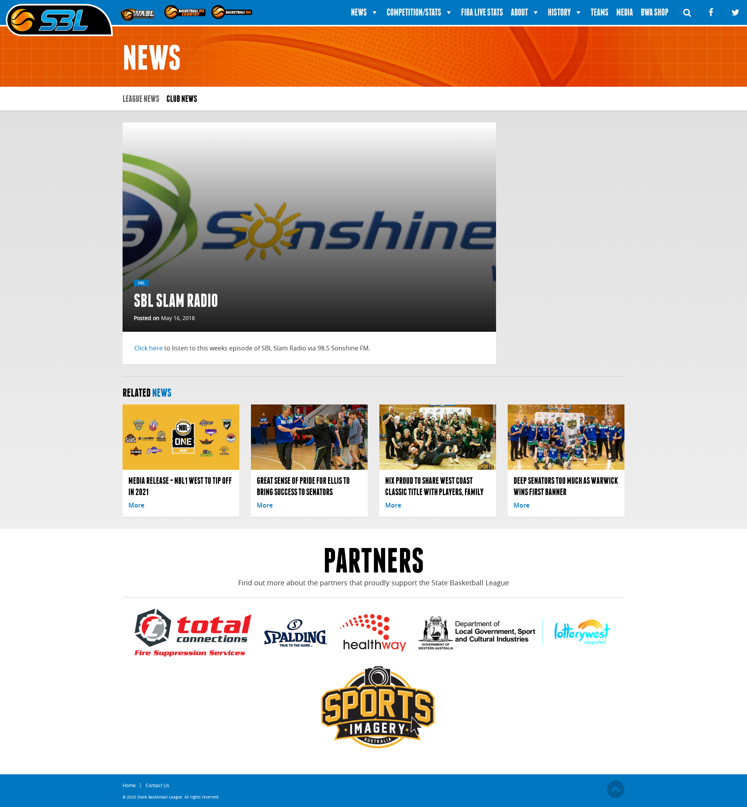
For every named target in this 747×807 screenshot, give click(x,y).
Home (129, 785)
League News (141, 98)
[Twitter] (735, 12)
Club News (182, 98)
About (519, 12)
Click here (148, 348)
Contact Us (157, 785)
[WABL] (138, 11)
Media (624, 12)
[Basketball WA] (232, 11)
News (359, 12)
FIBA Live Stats (482, 12)
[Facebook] (711, 12)
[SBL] (59, 20)
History (559, 12)
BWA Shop (654, 12)
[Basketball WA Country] (185, 11)
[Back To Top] (615, 789)
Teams (599, 12)
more (136, 505)
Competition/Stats (414, 12)
